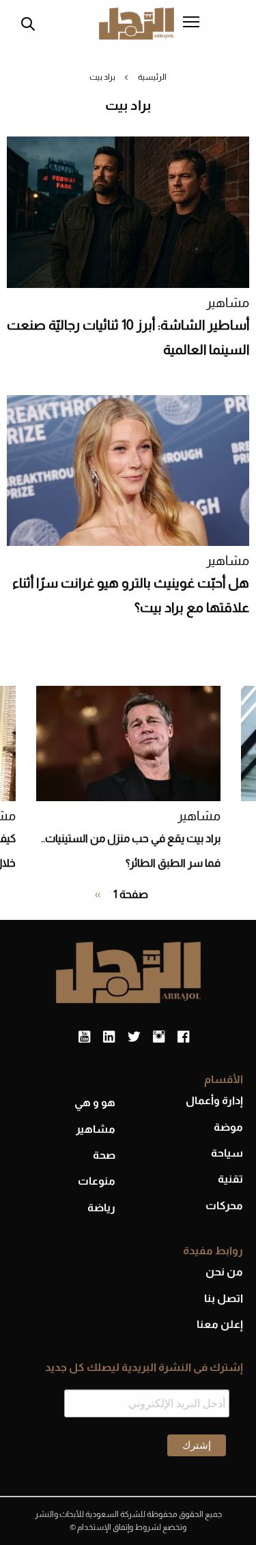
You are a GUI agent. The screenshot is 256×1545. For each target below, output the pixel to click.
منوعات (96, 1181)
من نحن (224, 1271)
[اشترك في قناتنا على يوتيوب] (84, 1037)
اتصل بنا (223, 1298)
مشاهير (227, 302)
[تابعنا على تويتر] (134, 1037)
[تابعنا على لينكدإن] (109, 1037)
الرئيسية (152, 77)
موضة (228, 1127)
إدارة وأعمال (214, 1100)
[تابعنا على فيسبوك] (183, 1037)
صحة (104, 1155)
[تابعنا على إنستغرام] (159, 1037)
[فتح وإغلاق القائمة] (191, 23)
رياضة (101, 1207)
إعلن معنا (220, 1324)
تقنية (230, 1179)
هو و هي (94, 1102)
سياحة (227, 1153)
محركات (224, 1205)
